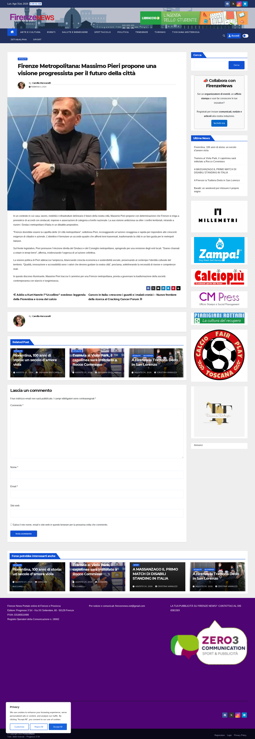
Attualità (23, 59)
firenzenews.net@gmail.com (130, 606)
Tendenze (141, 32)
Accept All (57, 727)
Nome (14, 467)
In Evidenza (148, 355)
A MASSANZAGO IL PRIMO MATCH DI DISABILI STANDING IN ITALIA (155, 574)
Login (229, 735)
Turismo (160, 32)
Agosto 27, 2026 (24, 372)
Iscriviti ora (219, 123)
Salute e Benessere (75, 32)
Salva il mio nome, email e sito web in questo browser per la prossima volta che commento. (60, 524)
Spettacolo (102, 32)
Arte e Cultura (30, 32)
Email (14, 486)
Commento (16, 405)
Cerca (197, 55)
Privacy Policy (240, 735)
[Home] (12, 32)
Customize (19, 727)
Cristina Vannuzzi (167, 372)
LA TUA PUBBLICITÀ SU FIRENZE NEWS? (194, 606)
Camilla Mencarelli (41, 83)
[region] (38, 717)
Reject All (39, 727)
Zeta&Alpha (19, 39)
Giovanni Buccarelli (50, 372)
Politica (123, 32)
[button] (224, 35)
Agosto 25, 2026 (83, 372)
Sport (37, 39)
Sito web (14, 505)
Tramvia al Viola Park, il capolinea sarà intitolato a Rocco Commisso (94, 360)
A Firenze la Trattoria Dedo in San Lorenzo (217, 180)
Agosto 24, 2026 (143, 372)
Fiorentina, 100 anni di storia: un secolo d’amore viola (35, 360)
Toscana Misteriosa (186, 32)
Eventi (51, 32)
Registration (220, 735)
